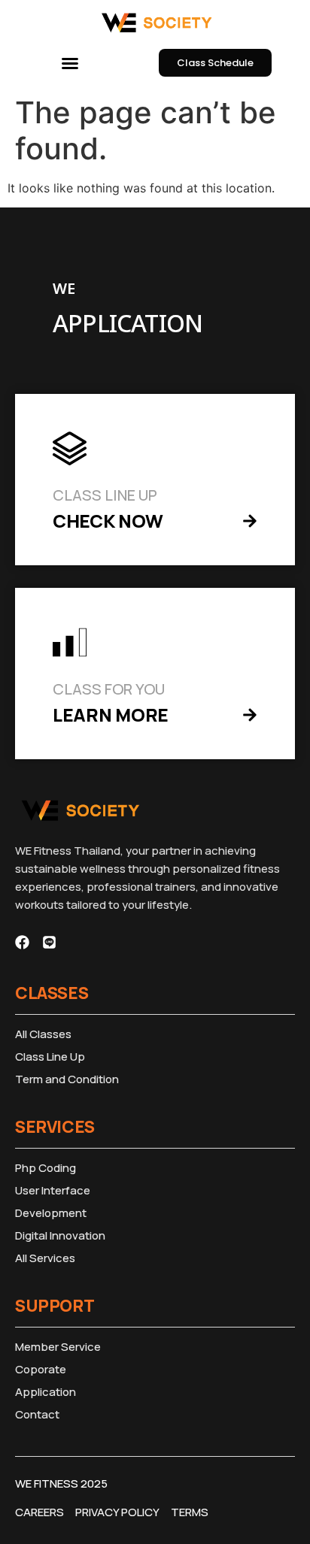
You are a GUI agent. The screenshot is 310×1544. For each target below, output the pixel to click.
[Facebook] (22, 942)
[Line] (49, 942)
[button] (70, 63)
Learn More (111, 714)
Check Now (108, 520)
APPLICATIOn (127, 325)
